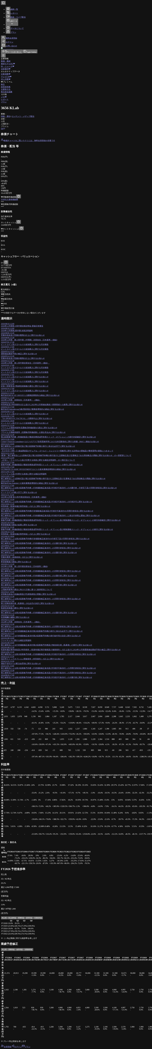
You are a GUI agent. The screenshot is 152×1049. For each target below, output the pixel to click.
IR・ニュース (6, 66)
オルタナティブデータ (10, 71)
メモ (3, 97)
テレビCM (5, 77)
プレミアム (7, 82)
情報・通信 (5, 116)
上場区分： (5, 124)
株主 (3, 84)
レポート (5, 99)
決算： (4, 119)
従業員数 (5, 74)
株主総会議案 (6, 92)
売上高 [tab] (4, 918)
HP (2, 129)
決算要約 (5, 69)
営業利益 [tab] (21, 918)
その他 (4, 94)
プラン (4, 102)
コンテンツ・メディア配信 (23, 116)
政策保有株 (5, 87)
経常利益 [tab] (29, 918)
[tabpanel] (76, 927)
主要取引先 (5, 89)
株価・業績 (5, 61)
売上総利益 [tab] (12, 918)
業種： (4, 114)
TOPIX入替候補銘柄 (9, 199)
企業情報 (5, 59)
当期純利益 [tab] (38, 918)
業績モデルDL (7, 64)
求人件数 (5, 79)
